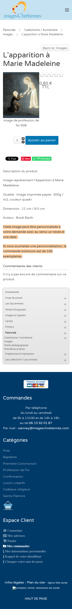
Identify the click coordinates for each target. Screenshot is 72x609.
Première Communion (20, 464)
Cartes (9, 321)
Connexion (14, 530)
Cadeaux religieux (16, 489)
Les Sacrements (14, 303)
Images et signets (15, 315)
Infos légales (15, 582)
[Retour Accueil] (23, 10)
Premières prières (14, 349)
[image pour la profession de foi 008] (21, 95)
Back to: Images (55, 48)
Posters (9, 327)
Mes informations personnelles (25, 551)
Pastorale (10, 332)
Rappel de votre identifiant (23, 556)
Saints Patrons (14, 496)
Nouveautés (12, 292)
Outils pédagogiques (16, 345)
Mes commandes (18, 546)
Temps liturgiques (15, 309)
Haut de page (36, 598)
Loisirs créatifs (14, 483)
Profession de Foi (16, 470)
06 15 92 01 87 (40, 423)
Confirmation (13, 477)
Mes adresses (16, 535)
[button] (67, 10)
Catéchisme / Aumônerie (18, 337)
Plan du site (36, 582)
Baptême (10, 457)
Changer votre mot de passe (24, 561)
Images (8, 341)
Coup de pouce (13, 297)
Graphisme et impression (19, 353)
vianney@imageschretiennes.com (43, 428)
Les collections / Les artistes (21, 359)
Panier (11, 540)
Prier (6, 451)
